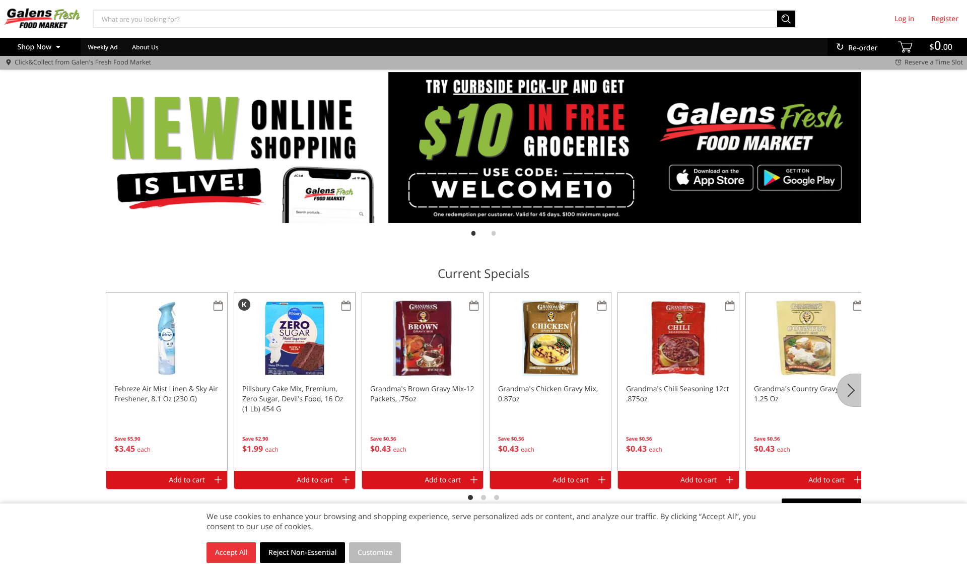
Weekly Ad (102, 47)
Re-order (862, 48)
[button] (166, 382)
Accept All (231, 552)
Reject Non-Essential (302, 552)
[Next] (849, 390)
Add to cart (187, 480)
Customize (375, 552)
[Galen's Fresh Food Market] (42, 18)
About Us (145, 47)
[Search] (786, 19)
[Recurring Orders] (218, 306)
